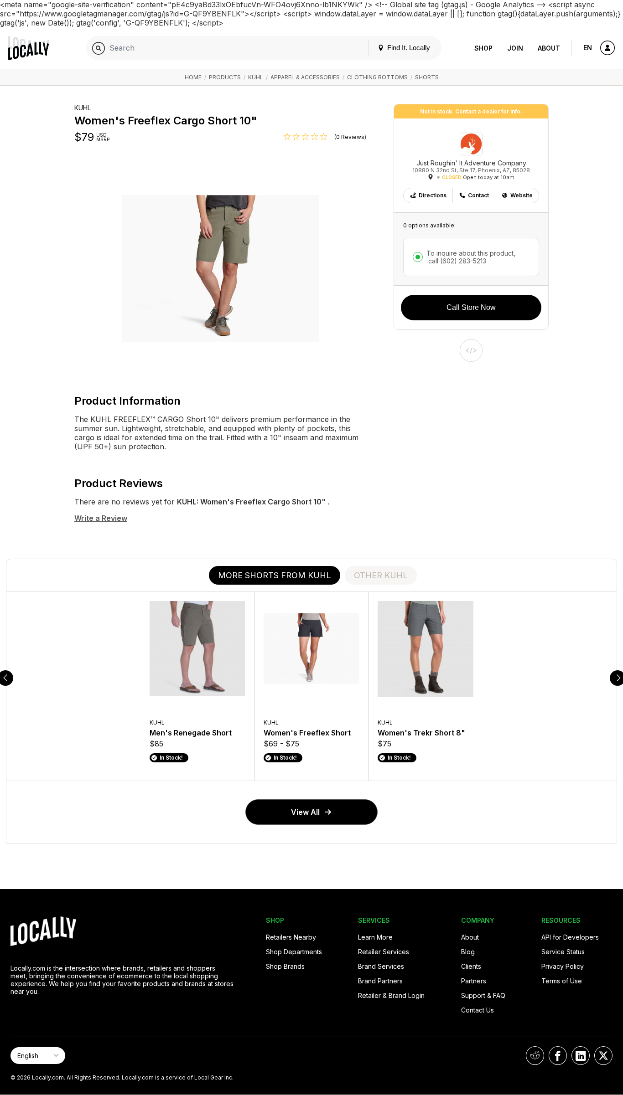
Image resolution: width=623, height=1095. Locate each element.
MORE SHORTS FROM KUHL (274, 575)
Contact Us (477, 1010)
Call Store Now (471, 307)
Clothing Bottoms (377, 77)
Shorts (427, 77)
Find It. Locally (407, 47)
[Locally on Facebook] (558, 1055)
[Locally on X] (603, 1055)
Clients (471, 966)
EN (587, 47)
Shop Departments (294, 952)
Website (521, 195)
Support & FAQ (483, 995)
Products (225, 77)
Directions (432, 195)
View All (305, 812)
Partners (473, 981)
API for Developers (570, 937)
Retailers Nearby (291, 937)
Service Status (563, 952)
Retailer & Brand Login (391, 995)
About (549, 48)
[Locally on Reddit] (535, 1055)
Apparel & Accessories (305, 77)
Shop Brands (285, 966)
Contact (478, 195)
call (456, 261)
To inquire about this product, (470, 257)
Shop (483, 48)
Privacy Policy (562, 966)
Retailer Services (383, 952)
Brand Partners (380, 981)
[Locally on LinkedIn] (580, 1055)
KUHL (255, 77)
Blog (483, 10)
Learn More (375, 937)
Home (193, 77)
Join (515, 48)
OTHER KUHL (381, 575)
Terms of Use (561, 981)
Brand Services (381, 966)
